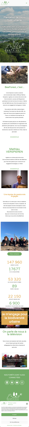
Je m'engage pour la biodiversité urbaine (14, 317)
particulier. (14, 347)
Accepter (14, 414)
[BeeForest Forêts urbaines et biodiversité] (5, 3)
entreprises (21, 345)
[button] (27, 403)
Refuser (14, 418)
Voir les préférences (14, 422)
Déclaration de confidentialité (17, 425)
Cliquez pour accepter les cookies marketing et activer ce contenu (14, 360)
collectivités (15, 345)
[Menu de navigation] (26, 3)
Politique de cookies (10, 425)
